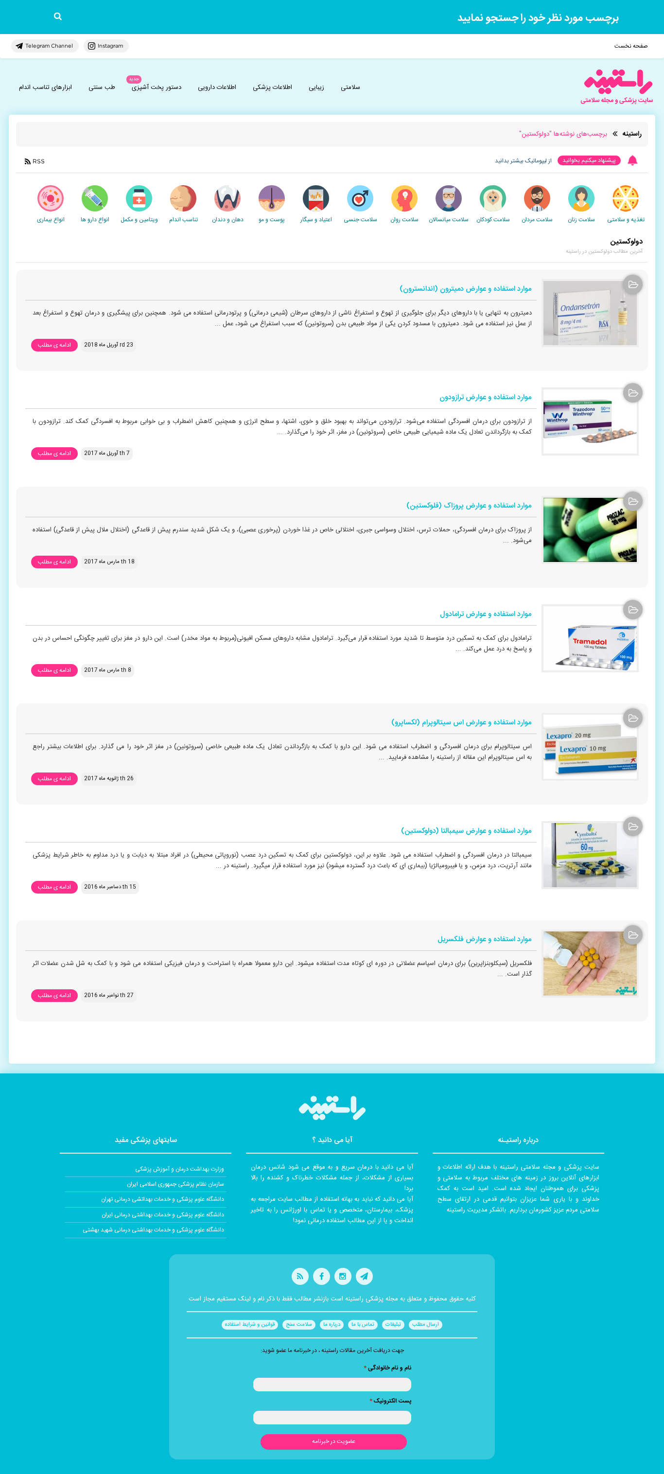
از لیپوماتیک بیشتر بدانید (523, 161)
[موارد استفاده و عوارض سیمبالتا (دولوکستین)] (590, 855)
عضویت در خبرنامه (333, 1441)
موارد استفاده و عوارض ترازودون (485, 398)
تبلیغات (393, 1324)
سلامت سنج (299, 1324)
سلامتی (350, 87)
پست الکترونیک (390, 1401)
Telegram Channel (49, 46)
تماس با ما (362, 1324)
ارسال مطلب (425, 1324)
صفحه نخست (631, 46)
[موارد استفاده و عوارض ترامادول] (590, 638)
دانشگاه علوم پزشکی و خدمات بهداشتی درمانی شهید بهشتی (153, 1230)
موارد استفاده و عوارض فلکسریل (484, 940)
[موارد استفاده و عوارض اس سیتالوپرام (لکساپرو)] (590, 747)
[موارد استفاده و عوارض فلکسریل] (590, 963)
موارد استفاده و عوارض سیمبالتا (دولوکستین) (466, 831)
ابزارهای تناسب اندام (45, 87)
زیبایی (316, 87)
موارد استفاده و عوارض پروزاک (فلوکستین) (468, 506)
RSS (39, 161)
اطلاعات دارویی (217, 87)
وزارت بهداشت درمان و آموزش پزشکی (179, 1169)
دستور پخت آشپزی (156, 87)
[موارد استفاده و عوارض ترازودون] (590, 421)
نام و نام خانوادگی (387, 1368)
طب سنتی (101, 87)
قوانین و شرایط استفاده (250, 1324)
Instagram (110, 46)
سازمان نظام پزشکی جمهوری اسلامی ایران (175, 1184)
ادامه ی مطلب (54, 345)
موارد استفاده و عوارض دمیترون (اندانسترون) (465, 289)
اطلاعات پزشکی (272, 87)
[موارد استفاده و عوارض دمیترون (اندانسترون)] (590, 313)
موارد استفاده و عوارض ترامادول (485, 615)
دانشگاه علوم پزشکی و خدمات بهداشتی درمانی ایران (163, 1215)
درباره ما (331, 1324)
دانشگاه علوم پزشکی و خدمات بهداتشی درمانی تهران (162, 1199)
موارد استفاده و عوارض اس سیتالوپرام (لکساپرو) (461, 723)
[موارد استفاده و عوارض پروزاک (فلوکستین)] (590, 530)
